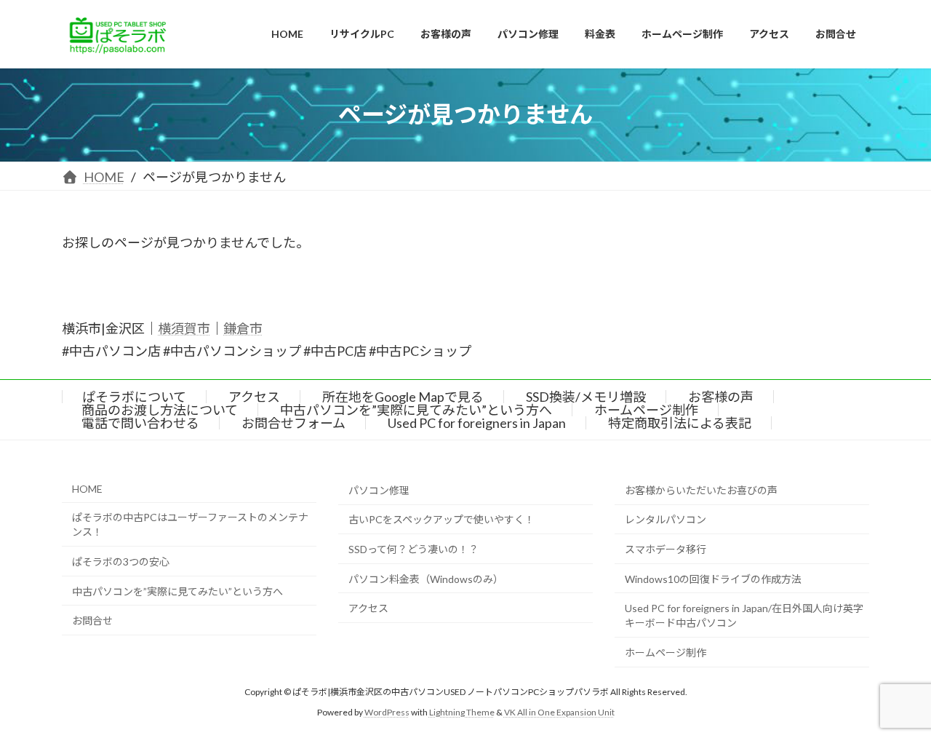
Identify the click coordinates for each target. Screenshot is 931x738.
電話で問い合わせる (140, 423)
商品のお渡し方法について (159, 410)
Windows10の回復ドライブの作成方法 (713, 579)
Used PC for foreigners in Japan (477, 423)
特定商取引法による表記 (679, 423)
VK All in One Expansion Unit (559, 712)
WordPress (386, 712)
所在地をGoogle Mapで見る (403, 397)
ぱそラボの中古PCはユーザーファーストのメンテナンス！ (190, 525)
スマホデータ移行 (665, 549)
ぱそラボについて (134, 397)
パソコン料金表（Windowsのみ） (425, 579)
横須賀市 (184, 328)
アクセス (254, 397)
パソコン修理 (378, 490)
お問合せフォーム (293, 423)
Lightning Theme (462, 712)
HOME (87, 489)
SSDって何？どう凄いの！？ (413, 549)
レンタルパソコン (665, 520)
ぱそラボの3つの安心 (120, 561)
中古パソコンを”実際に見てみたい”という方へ (416, 410)
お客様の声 (721, 397)
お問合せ (92, 621)
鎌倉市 (243, 328)
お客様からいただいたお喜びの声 (701, 490)
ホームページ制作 (646, 410)
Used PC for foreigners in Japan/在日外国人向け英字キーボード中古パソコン (744, 616)
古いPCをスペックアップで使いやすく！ (441, 520)
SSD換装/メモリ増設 (586, 397)
